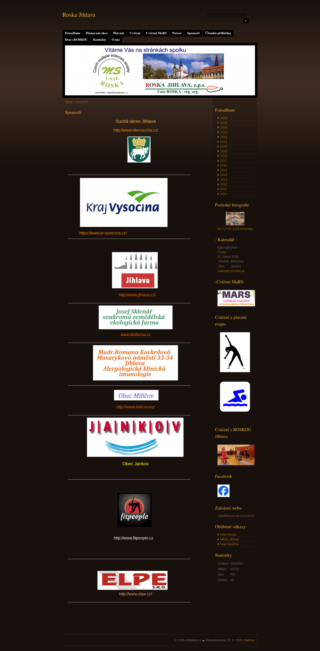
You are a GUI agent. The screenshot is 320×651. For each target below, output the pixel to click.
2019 (223, 151)
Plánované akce (97, 32)
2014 (223, 175)
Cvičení (135, 32)
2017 (223, 161)
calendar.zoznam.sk (231, 271)
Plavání (118, 32)
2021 (223, 142)
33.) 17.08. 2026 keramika (235, 229)
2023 (223, 132)
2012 (223, 184)
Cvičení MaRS (156, 32)
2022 (223, 137)
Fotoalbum (72, 32)
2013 (223, 179)
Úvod (68, 102)
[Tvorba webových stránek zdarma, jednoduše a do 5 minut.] (203, 641)
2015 (223, 170)
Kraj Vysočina (229, 544)
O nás (116, 39)
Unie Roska (228, 534)
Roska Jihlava (79, 14)
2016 (223, 165)
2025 (223, 123)
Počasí (177, 32)
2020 (223, 146)
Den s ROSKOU (76, 39)
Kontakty (99, 39)
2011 (223, 189)
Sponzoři (193, 32)
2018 (223, 156)
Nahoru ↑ (251, 640)
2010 (223, 194)
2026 (223, 118)
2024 (223, 127)
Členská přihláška (218, 32)
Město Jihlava (229, 539)
